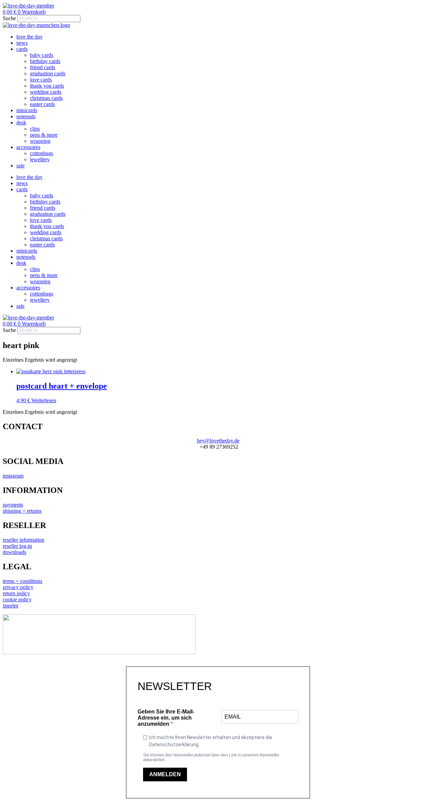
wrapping (40, 141)
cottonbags (41, 153)
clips (35, 129)
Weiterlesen (43, 400)
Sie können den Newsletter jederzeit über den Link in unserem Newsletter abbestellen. (211, 757)
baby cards (41, 55)
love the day (29, 37)
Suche (9, 18)
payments (13, 505)
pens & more (44, 135)
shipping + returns (22, 511)
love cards (41, 79)
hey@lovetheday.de (218, 440)
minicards (26, 110)
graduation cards (47, 73)
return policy (16, 593)
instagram (13, 476)
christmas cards (46, 98)
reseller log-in (17, 546)
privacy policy (18, 587)
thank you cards (47, 86)
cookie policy (17, 599)
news (22, 43)
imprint (10, 605)
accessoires (28, 147)
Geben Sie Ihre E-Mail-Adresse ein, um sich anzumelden (166, 718)
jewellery (40, 159)
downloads (14, 552)
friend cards (42, 67)
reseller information (23, 540)
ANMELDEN (165, 774)
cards (22, 49)
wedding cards (45, 92)
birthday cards (45, 61)
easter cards (42, 104)
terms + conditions (22, 581)
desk (21, 122)
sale (20, 165)
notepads (25, 116)
